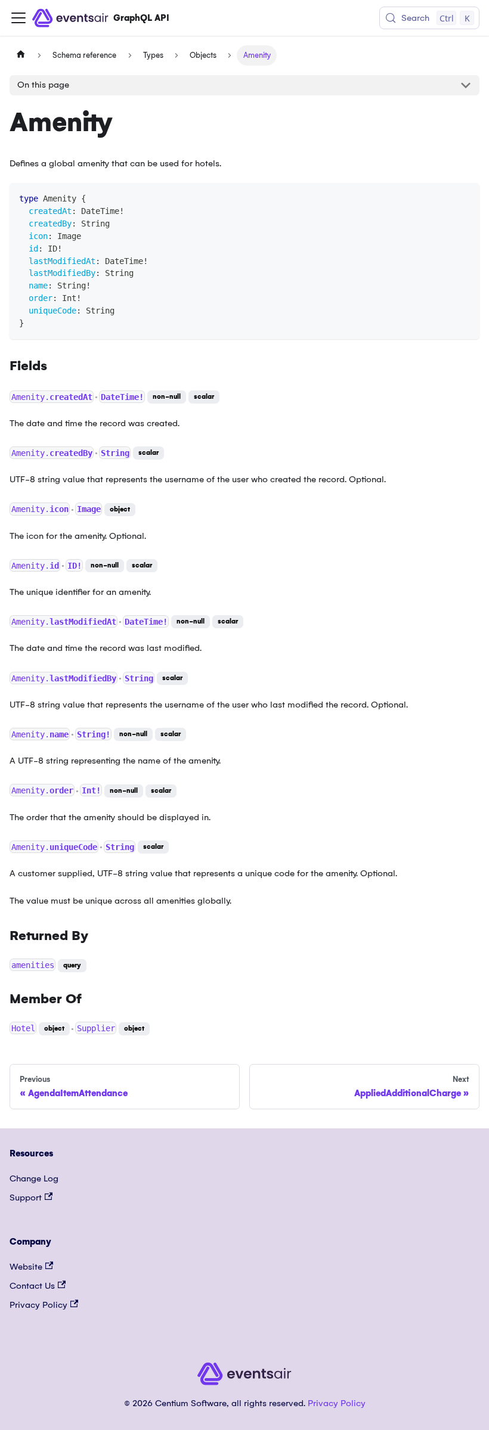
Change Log (34, 1178)
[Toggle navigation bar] (18, 18)
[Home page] (21, 55)
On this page (43, 84)
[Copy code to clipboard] (465, 197)
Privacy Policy (38, 1304)
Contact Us (32, 1285)
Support (26, 1197)
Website (26, 1266)
